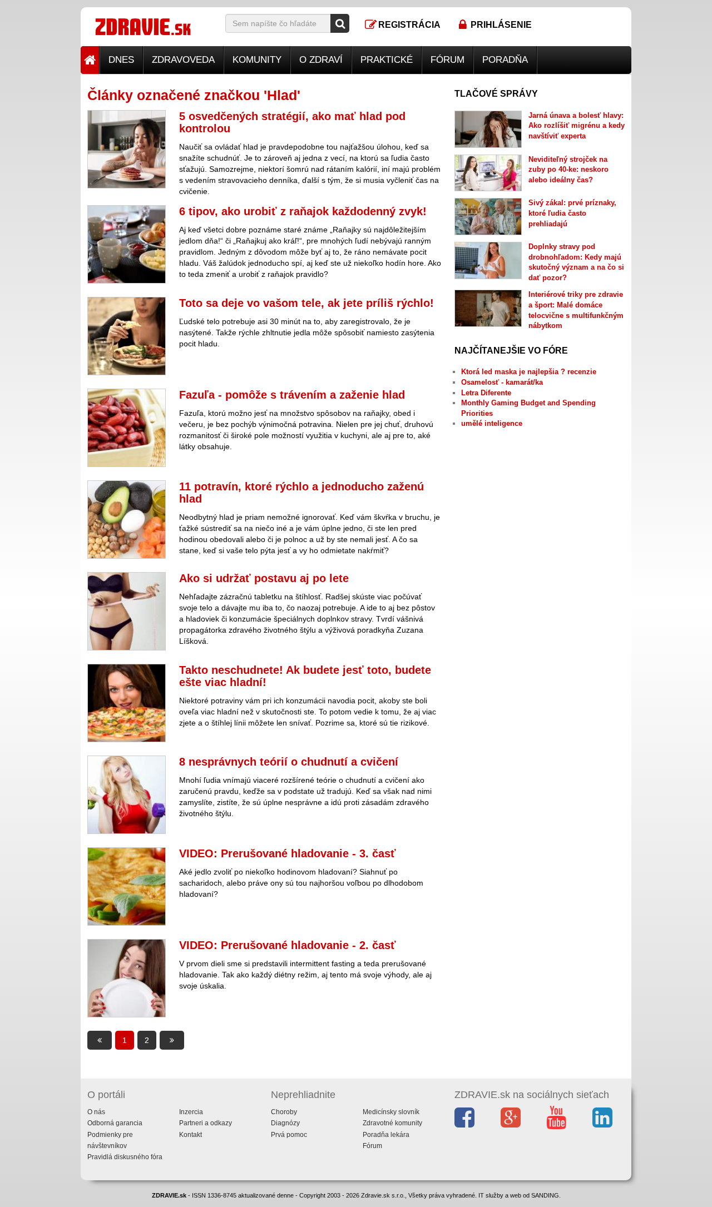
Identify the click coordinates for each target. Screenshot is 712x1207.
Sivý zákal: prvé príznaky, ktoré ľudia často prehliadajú (572, 212)
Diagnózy (285, 1123)
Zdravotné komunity (392, 1123)
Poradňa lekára (386, 1135)
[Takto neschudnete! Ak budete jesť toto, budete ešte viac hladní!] (126, 703)
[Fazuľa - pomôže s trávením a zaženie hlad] (126, 428)
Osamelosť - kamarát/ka (502, 382)
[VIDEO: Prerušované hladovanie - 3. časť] (126, 886)
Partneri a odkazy (205, 1123)
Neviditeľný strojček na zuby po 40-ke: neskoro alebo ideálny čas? (568, 169)
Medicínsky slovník (391, 1112)
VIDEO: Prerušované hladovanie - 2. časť (287, 945)
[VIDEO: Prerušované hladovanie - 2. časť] (126, 978)
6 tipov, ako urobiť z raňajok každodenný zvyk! (303, 211)
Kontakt (190, 1135)
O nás (96, 1112)
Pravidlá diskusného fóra (124, 1157)
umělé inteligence (491, 423)
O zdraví (321, 59)
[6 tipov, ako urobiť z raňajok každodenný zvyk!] (126, 244)
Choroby (284, 1112)
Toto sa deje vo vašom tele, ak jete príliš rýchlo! (306, 303)
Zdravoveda (183, 59)
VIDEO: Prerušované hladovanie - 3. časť (287, 853)
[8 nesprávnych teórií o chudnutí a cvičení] (126, 795)
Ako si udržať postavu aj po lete (264, 578)
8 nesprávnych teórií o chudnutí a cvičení (288, 762)
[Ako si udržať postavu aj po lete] (126, 611)
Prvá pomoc (289, 1135)
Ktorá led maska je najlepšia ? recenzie (528, 371)
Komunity (257, 59)
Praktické (386, 59)
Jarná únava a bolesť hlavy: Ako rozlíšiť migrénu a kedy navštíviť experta (576, 125)
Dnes (121, 59)
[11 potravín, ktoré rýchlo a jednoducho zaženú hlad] (126, 519)
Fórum (447, 59)
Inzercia (191, 1112)
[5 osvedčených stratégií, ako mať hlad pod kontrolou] (126, 149)
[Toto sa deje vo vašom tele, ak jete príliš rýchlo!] (126, 336)
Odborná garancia (114, 1123)
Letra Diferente (486, 393)
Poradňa (505, 59)
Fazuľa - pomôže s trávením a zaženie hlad (292, 395)
